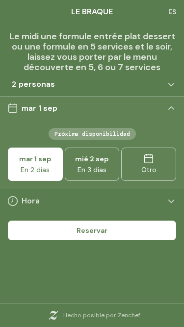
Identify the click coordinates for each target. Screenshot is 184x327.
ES (172, 11)
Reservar (92, 230)
